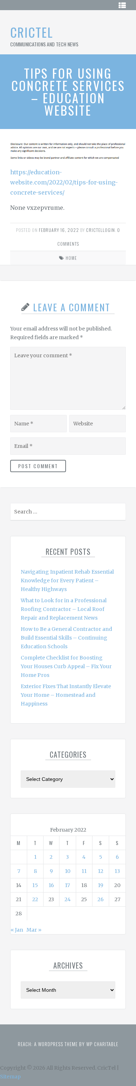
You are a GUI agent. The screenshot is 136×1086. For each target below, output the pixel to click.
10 (67, 871)
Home (71, 258)
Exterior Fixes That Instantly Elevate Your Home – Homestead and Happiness (66, 695)
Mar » (33, 930)
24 (68, 899)
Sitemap (10, 1076)
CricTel (31, 32)
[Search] (119, 513)
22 (35, 899)
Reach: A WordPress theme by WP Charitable (68, 1044)
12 (100, 871)
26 (101, 899)
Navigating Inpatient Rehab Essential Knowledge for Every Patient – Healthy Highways (67, 580)
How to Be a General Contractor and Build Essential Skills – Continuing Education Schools (66, 638)
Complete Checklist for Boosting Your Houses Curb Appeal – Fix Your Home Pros (66, 666)
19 (100, 885)
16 (51, 885)
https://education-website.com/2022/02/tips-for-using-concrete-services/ (64, 182)
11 (84, 871)
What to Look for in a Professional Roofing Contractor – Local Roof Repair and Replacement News (64, 609)
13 (117, 871)
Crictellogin (100, 230)
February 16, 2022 (59, 230)
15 (35, 885)
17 (67, 885)
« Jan (17, 930)
